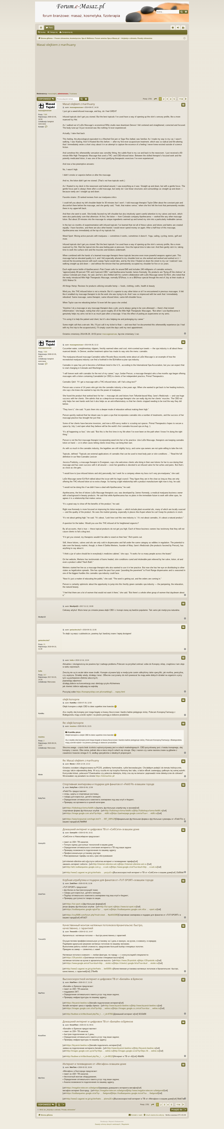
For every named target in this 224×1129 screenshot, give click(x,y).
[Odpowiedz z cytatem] (183, 105)
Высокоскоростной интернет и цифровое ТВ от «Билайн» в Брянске (103, 978)
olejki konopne (71, 699)
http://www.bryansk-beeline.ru (145, 1005)
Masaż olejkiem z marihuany (56, 45)
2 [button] (163, 98)
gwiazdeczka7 (44, 640)
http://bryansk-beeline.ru (145, 1048)
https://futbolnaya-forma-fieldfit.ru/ (81, 808)
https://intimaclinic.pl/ (105, 776)
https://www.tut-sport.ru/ (125, 906)
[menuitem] (173, 27)
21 (44, 644)
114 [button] (181, 98)
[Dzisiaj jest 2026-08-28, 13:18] (184, 38)
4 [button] (170, 98)
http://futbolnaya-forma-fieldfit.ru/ (119, 810)
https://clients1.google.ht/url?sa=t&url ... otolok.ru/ (136, 963)
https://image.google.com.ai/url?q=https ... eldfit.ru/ (89, 813)
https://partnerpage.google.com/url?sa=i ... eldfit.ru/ (135, 813)
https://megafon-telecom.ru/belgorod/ (83, 1088)
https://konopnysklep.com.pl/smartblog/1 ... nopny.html (100, 692)
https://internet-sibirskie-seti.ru (132, 864)
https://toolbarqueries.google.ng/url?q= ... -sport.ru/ (89, 909)
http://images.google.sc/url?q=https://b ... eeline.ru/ (136, 1051)
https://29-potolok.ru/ (76, 957)
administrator (63, 94)
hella (40, 671)
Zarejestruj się (67, 32)
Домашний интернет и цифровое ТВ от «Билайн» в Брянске (98, 1021)
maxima (41, 737)
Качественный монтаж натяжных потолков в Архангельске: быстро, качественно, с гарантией (103, 927)
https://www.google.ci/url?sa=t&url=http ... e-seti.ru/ (134, 867)
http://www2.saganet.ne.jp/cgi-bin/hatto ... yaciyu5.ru (90, 872)
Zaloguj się (54, 32)
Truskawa (73, 94)
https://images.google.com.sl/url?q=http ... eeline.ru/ (90, 1008)
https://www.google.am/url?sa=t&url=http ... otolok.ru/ (90, 963)
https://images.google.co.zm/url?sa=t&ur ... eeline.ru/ (136, 1008)
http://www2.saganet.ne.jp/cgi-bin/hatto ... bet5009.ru (90, 969)
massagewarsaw (45, 110)
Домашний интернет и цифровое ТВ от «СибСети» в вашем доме (101, 829)
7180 (45, 114)
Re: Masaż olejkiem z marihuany (81, 760)
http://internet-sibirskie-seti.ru (106, 864)
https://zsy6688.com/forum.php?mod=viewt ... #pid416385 (92, 915)
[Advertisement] (128, 69)
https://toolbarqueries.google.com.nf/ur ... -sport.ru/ (134, 909)
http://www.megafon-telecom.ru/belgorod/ (146, 1090)
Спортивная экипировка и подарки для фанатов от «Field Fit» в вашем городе (108, 784)
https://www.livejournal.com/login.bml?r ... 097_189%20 (91, 819)
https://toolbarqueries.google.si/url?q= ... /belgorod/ (89, 1093)
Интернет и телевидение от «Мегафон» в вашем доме (94, 1063)
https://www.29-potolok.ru (127, 960)
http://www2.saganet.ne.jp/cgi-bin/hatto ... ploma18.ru (90, 1099)
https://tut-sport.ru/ (75, 904)
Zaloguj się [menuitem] (178, 28)
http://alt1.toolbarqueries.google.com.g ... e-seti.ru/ (89, 867)
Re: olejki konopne (73, 722)
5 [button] (174, 98)
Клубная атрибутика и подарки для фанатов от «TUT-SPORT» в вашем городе (108, 880)
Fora (51, 28)
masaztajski (52, 94)
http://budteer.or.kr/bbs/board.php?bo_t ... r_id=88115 (90, 1056)
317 (44, 675)
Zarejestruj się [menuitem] (183, 28)
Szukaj (42, 32)
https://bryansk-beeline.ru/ (78, 1003)
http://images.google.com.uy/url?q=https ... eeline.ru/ (90, 1051)
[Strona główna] (112, 12)
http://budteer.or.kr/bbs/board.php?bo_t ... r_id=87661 (90, 1014)
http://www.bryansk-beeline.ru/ (118, 1005)
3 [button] (167, 98)
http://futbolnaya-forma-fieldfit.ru (148, 810)
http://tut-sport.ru (107, 906)
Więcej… (41, 28)
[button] (155, 99)
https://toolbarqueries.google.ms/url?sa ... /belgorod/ (135, 1093)
